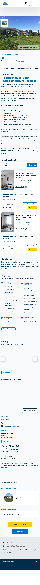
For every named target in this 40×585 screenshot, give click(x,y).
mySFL (26, 6)
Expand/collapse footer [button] (8, 562)
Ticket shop (31, 6)
